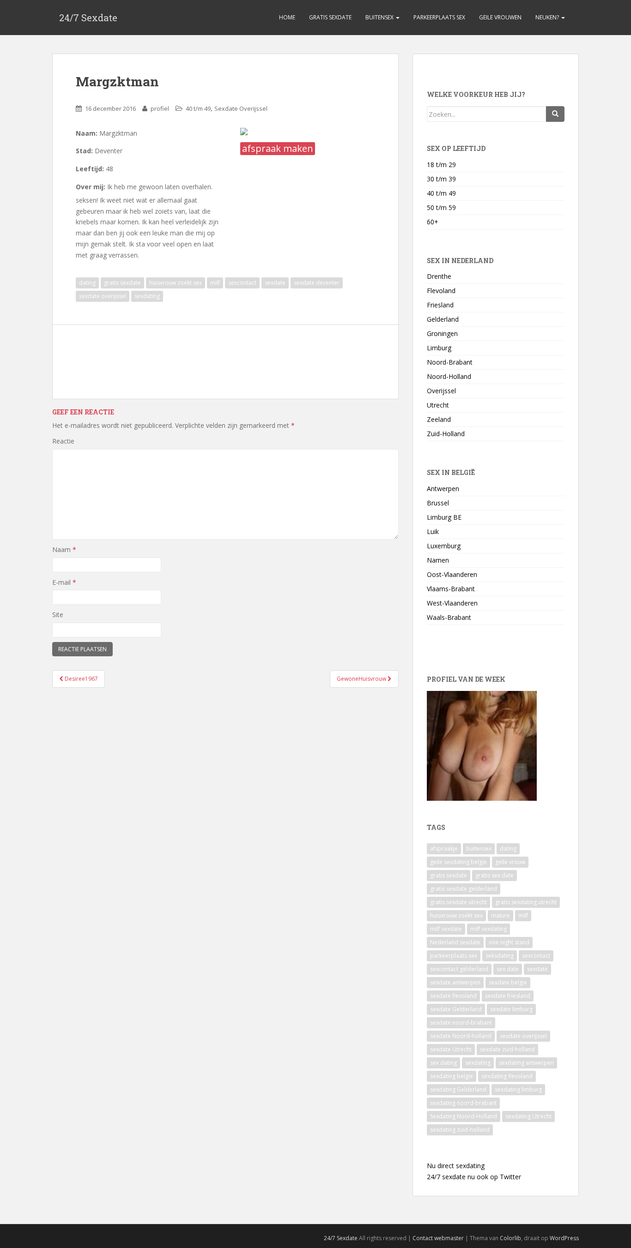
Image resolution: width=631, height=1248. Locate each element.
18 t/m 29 (441, 164)
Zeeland (439, 419)
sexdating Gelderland (458, 1089)
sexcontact (242, 283)
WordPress (564, 1238)
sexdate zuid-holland (507, 1049)
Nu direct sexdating (456, 1165)
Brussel (438, 502)
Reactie (63, 441)
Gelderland (443, 319)
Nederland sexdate (455, 942)
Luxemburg (444, 545)
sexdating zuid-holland (460, 1130)
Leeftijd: (90, 168)
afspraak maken (277, 148)
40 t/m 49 (198, 108)
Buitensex (380, 17)
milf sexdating (488, 929)
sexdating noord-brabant (463, 1103)
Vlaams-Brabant (451, 588)
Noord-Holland (449, 376)
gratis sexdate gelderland (463, 889)
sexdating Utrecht (528, 1116)
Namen (438, 560)
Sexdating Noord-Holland (463, 1116)
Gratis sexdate (330, 17)
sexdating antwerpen (526, 1063)
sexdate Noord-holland (460, 1036)
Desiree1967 (80, 679)
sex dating (443, 1063)
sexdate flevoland (453, 996)
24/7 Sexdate (88, 18)
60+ (432, 221)
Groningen (442, 333)
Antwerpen (443, 488)
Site (57, 614)
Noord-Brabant (450, 362)
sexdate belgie (508, 982)
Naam (64, 549)
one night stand (509, 942)
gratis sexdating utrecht (526, 902)
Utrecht (438, 405)
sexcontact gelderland (459, 969)
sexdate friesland (507, 996)
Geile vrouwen (500, 17)
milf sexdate (446, 929)
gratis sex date (494, 875)
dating (87, 283)
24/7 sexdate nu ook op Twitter (474, 1176)
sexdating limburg (518, 1089)
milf (215, 283)
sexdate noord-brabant (461, 1022)
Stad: (84, 150)
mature (500, 915)
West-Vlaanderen (452, 603)
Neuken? (547, 17)
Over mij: (90, 186)
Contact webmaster (438, 1238)
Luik (433, 531)
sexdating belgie (451, 1076)
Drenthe (439, 276)
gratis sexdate (122, 283)
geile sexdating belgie (458, 862)
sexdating (147, 296)
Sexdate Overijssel (240, 108)
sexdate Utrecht (451, 1049)
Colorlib (510, 1238)
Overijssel (441, 390)
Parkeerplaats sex (439, 17)
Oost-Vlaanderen (452, 574)
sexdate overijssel (102, 296)
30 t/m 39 (441, 178)
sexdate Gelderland (456, 1009)
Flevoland (441, 290)
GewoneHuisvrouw (362, 679)
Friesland (440, 304)
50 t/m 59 (441, 207)
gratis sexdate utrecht (458, 902)
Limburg (439, 347)
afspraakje (444, 848)
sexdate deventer (317, 283)
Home (287, 17)
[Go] (555, 114)
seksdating (499, 956)
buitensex (478, 848)
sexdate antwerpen (455, 982)
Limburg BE (444, 517)
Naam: (86, 133)
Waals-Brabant (449, 617)
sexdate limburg (511, 1009)
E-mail (64, 582)
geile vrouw (510, 862)
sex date (508, 969)
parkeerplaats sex (453, 956)
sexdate (275, 283)
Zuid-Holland (446, 433)
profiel (160, 108)
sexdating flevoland (507, 1076)
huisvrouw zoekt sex (175, 283)
